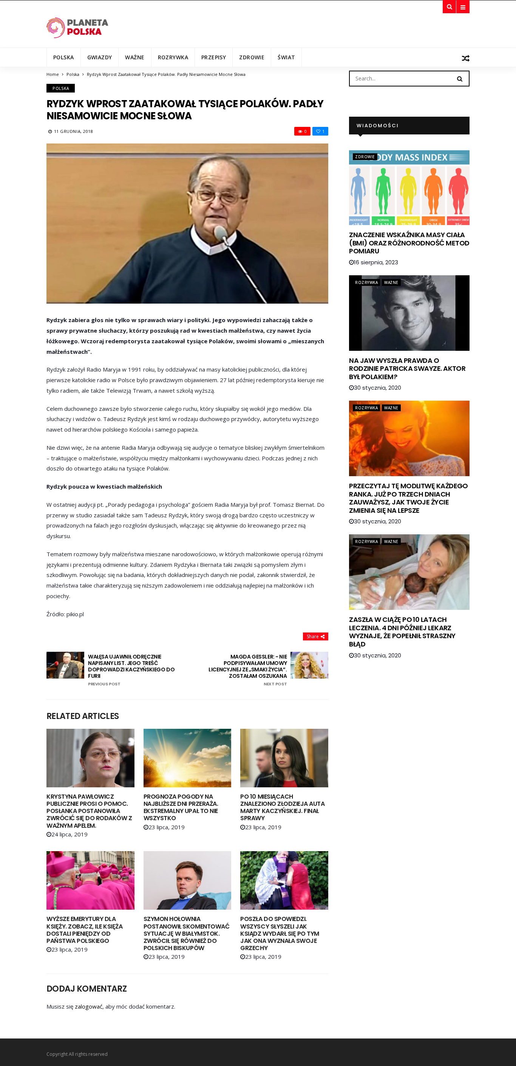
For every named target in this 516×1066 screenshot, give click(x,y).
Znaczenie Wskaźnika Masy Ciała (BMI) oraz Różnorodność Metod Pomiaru (409, 243)
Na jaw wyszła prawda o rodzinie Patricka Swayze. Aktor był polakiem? (407, 368)
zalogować (88, 1006)
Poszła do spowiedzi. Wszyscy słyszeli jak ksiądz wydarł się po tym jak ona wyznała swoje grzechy (279, 933)
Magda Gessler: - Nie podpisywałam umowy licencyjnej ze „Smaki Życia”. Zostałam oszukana (248, 670)
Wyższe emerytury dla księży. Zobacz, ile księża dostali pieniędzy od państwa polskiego (84, 930)
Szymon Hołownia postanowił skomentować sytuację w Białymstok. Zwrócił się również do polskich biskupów (186, 933)
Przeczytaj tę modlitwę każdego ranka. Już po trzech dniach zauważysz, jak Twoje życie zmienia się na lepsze (408, 498)
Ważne (134, 57)
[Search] (459, 78)
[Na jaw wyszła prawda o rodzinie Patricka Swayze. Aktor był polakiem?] (409, 313)
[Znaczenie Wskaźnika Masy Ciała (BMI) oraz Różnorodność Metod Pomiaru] (409, 187)
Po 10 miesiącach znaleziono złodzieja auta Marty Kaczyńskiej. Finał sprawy (282, 807)
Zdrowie (251, 57)
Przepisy (213, 57)
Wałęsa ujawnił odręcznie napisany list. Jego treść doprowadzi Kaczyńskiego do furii (131, 670)
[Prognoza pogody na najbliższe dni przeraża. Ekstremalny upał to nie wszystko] (188, 758)
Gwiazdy (99, 57)
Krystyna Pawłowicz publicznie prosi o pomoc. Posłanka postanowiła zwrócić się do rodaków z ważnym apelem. (89, 811)
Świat (286, 57)
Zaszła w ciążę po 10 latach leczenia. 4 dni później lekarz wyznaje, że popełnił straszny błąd (402, 632)
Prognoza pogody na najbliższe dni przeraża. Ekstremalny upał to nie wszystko (181, 807)
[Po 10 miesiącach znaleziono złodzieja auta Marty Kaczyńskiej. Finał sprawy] (284, 758)
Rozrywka (173, 57)
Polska (63, 57)
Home (52, 74)
